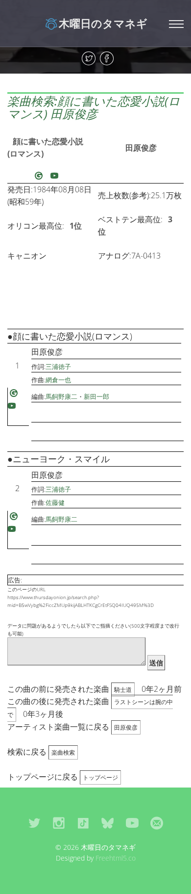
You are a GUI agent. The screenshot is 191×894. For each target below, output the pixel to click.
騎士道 (123, 689)
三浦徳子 (58, 366)
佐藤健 (55, 502)
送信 (156, 662)
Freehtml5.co (116, 858)
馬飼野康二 (61, 396)
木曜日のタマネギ (103, 23)
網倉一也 (58, 379)
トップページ (100, 777)
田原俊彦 (141, 147)
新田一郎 (96, 396)
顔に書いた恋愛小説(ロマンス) (45, 147)
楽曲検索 (63, 752)
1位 (76, 225)
